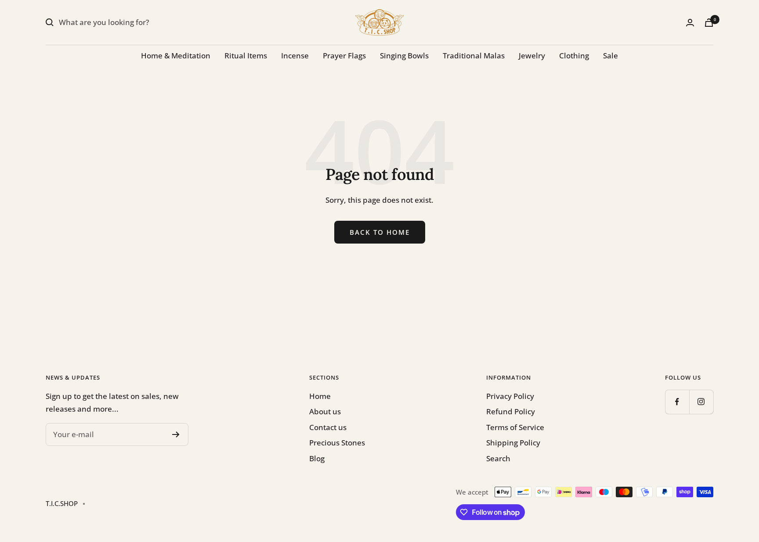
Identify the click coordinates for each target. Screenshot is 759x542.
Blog (317, 458)
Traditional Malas (474, 55)
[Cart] (709, 22)
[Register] (176, 434)
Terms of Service (515, 427)
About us (325, 411)
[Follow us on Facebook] (677, 402)
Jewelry (532, 55)
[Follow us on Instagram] (701, 402)
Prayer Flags (344, 55)
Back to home (380, 232)
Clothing (574, 55)
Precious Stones (337, 443)
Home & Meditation (175, 55)
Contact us (328, 427)
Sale (610, 55)
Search (498, 458)
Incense (295, 55)
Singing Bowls (404, 55)
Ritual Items (245, 55)
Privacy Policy (510, 396)
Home (320, 396)
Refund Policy (510, 411)
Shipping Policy (513, 443)
